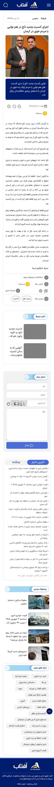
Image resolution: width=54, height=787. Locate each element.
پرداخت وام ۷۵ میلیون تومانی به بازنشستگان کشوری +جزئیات (28, 569)
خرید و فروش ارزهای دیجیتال (34, 744)
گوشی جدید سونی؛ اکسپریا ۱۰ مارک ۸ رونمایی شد (28, 478)
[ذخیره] (46, 290)
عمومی (35, 18)
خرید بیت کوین (40, 676)
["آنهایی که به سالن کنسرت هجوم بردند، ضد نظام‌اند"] (35, 351)
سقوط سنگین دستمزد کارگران (35, 522)
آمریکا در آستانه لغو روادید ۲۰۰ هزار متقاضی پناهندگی (29, 536)
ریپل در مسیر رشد (39, 725)
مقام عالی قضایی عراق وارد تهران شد (32, 575)
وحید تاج (26, 298)
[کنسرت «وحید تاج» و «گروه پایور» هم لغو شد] (35, 332)
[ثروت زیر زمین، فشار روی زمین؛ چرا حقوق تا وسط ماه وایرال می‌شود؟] (38, 636)
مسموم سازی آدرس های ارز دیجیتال (32, 719)
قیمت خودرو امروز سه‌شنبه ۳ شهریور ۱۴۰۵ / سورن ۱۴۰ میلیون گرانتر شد (16, 619)
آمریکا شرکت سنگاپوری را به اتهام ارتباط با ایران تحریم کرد (28, 553)
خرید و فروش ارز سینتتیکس (35, 732)
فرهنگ (43, 18)
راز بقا (44, 682)
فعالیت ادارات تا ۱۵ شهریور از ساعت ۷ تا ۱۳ (29, 517)
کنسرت (16, 298)
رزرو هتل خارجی (23, 707)
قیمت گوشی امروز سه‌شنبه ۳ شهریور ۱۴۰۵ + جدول (29, 486)
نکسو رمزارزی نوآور (38, 713)
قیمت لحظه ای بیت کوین (36, 738)
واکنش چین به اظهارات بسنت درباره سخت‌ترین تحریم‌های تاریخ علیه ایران (28, 470)
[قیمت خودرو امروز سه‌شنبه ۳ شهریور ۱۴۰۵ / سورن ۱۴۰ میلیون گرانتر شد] (38, 619)
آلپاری (22, 701)
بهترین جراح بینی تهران (37, 694)
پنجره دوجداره (21, 676)
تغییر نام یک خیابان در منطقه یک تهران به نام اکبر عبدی (28, 503)
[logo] (27, 4)
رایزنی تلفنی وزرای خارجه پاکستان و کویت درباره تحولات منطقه (28, 511)
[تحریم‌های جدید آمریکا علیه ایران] (38, 653)
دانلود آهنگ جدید (39, 701)
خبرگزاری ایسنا (37, 268)
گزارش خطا (39, 284)
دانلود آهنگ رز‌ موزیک (37, 688)
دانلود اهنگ (41, 707)
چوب (20, 688)
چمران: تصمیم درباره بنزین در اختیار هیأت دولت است (27, 528)
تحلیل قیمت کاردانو (17, 725)
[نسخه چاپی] (40, 290)
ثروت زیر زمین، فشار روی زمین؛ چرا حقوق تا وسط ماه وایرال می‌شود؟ (16, 636)
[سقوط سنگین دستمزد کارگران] (38, 602)
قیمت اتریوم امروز (39, 750)
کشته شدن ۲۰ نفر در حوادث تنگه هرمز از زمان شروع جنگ (28, 561)
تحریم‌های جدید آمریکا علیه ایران (17, 653)
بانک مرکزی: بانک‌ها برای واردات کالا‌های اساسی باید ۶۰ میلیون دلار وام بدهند (28, 544)
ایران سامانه (21, 784)
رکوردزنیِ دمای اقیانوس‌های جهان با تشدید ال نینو (28, 494)
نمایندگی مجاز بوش (27, 682)
